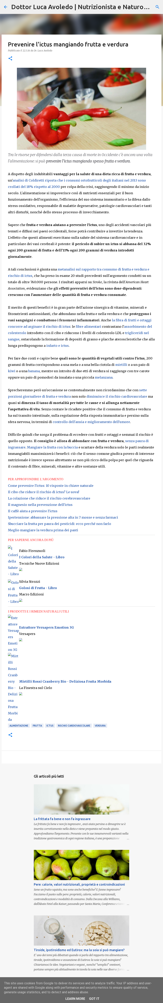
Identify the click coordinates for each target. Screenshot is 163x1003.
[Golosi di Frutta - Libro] (13, 602)
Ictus (50, 725)
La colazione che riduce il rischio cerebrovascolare (49, 498)
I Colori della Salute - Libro (41, 557)
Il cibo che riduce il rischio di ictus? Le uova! (43, 492)
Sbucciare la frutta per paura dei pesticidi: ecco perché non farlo (59, 524)
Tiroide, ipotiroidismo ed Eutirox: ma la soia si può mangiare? (79, 950)
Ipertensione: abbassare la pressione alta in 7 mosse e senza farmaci (63, 517)
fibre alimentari (88, 327)
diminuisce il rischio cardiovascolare (116, 396)
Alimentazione (19, 725)
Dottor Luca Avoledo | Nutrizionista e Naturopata (84, 6)
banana (34, 371)
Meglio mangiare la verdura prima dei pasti (43, 530)
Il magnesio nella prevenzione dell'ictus (40, 505)
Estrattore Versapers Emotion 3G (46, 627)
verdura (100, 725)
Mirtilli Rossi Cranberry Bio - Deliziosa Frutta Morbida (65, 681)
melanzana (104, 377)
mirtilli (121, 365)
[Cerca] (157, 7)
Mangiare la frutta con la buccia (52, 447)
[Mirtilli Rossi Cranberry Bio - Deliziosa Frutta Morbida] (13, 720)
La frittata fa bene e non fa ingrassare (62, 819)
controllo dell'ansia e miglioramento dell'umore (91, 422)
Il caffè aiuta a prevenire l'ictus (32, 511)
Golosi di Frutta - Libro (38, 588)
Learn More (75, 999)
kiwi (11, 371)
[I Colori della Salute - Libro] (13, 574)
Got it (94, 999)
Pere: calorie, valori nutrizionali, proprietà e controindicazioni (79, 884)
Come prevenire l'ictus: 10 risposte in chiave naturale (50, 486)
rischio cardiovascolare (74, 725)
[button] (10, 58)
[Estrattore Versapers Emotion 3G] (13, 618)
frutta (37, 725)
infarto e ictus (57, 346)
